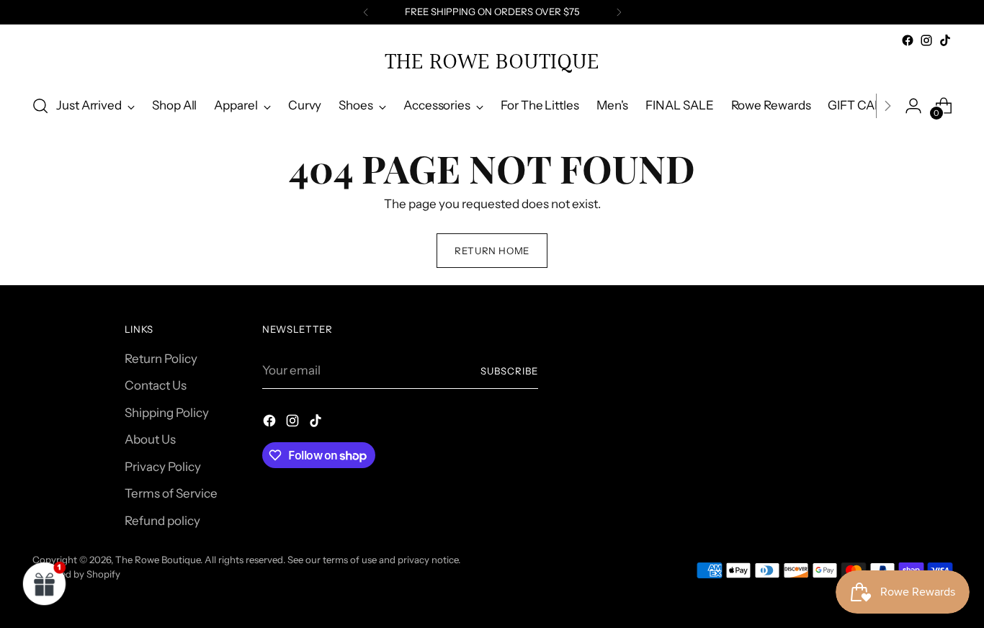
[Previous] (366, 12)
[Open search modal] (40, 105)
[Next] (619, 12)
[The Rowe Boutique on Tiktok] (945, 40)
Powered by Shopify (76, 574)
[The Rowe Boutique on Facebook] (907, 40)
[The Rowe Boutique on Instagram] (926, 40)
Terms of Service (171, 493)
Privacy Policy (163, 466)
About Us (150, 439)
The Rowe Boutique (157, 559)
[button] (44, 583)
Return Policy (161, 358)
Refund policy (162, 520)
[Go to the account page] (913, 105)
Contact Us (156, 385)
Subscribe (509, 371)
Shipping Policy (167, 412)
